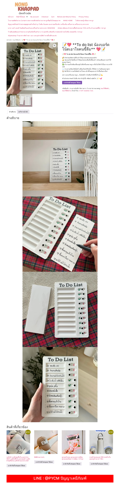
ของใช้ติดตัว (17, 40)
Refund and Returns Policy (66, 17)
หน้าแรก (11, 17)
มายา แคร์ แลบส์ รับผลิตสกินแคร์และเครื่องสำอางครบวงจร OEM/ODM (31, 28)
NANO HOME (68, 20)
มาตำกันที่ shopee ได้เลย (72, 83)
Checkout (45, 17)
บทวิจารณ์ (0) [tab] (23, 112)
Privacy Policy (84, 17)
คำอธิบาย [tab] (12, 112)
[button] (54, 45)
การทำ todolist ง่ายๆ (86, 91)
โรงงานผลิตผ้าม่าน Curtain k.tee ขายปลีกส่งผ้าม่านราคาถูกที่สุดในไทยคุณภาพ (34, 20)
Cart (52, 17)
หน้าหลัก (9, 40)
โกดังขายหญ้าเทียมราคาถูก (84, 20)
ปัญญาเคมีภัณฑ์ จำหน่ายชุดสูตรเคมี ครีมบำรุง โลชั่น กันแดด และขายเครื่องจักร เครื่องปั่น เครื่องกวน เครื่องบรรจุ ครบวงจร (48, 24)
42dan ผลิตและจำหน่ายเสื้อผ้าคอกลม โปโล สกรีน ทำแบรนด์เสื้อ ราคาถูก (82, 28)
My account (34, 17)
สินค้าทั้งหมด (20, 17)
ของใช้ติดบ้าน (66, 91)
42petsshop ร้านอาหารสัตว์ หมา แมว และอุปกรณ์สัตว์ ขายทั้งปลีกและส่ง (32, 35)
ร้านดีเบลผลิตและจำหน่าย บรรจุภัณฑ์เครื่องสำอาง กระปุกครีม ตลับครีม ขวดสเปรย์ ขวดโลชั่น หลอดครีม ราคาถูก (45, 32)
